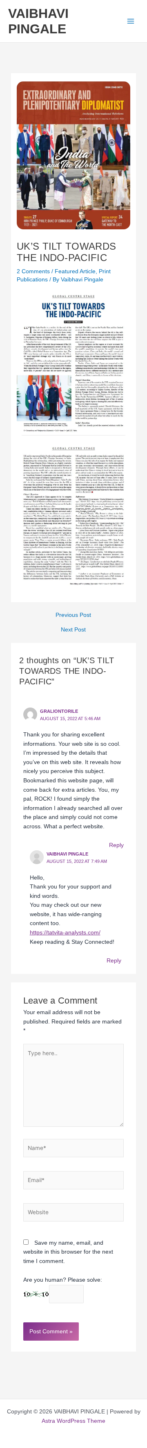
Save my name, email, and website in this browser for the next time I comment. (68, 1252)
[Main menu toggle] (130, 21)
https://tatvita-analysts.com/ (65, 933)
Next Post (73, 630)
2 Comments (33, 271)
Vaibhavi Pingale (67, 853)
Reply (116, 845)
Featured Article (75, 271)
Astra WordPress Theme (73, 1421)
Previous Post (73, 615)
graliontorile (59, 711)
